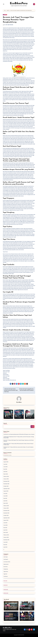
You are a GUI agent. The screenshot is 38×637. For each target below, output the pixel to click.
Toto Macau (6, 576)
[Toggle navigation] (3, 4)
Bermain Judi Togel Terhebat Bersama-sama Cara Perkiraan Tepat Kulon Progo (11, 390)
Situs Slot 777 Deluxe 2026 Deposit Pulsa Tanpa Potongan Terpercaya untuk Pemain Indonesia (19, 441)
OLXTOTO (22, 634)
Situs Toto (5, 580)
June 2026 (6, 466)
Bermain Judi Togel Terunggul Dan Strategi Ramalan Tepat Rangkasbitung (18, 19)
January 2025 (6, 508)
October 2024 (6, 515)
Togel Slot (5, 14)
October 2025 (6, 486)
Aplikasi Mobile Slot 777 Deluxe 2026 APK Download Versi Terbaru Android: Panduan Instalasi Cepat (18, 444)
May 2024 (5, 527)
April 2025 (5, 500)
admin (7, 24)
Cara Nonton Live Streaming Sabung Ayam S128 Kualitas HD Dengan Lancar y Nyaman (19, 434)
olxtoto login (6, 589)
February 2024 (6, 534)
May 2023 (5, 544)
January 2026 (6, 478)
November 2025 (6, 483)
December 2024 (6, 510)
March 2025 (6, 503)
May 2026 (5, 469)
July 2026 (5, 464)
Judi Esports (6, 559)
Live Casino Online (7, 561)
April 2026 (5, 471)
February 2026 (6, 476)
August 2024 (6, 520)
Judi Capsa (6, 556)
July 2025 (5, 493)
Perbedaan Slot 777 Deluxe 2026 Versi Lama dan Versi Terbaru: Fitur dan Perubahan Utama (18, 448)
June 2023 (5, 542)
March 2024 (6, 532)
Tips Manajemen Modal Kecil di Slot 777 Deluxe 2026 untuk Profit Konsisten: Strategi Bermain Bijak (19, 437)
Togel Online (6, 571)
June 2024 (6, 525)
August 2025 (6, 491)
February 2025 (6, 505)
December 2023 (6, 539)
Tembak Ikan (6, 569)
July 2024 (5, 522)
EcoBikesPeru (19, 3)
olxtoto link (5, 585)
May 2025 (5, 498)
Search (5, 423)
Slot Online (5, 566)
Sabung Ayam (6, 564)
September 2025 (7, 488)
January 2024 (6, 537)
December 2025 (6, 481)
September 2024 (7, 517)
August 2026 (6, 461)
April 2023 (5, 547)
